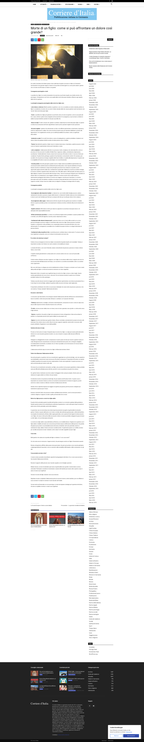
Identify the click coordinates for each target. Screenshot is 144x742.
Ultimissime (92, 630)
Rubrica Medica (93, 607)
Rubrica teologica (94, 614)
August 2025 (92, 112)
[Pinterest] (39, 39)
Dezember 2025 (93, 102)
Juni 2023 (91, 172)
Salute (91, 616)
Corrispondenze (93, 537)
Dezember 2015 (93, 353)
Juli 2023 (91, 170)
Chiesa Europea (93, 530)
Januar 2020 (92, 265)
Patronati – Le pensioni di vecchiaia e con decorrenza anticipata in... (74, 687)
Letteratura (92, 568)
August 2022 (92, 195)
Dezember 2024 (93, 130)
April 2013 (92, 423)
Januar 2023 (92, 184)
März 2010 (92, 500)
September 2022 (93, 193)
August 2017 (92, 326)
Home (34, 4)
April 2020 (92, 258)
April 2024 (92, 149)
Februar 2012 (93, 453)
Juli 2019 (91, 277)
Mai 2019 (91, 281)
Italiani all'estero (93, 561)
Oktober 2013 (93, 409)
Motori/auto (92, 584)
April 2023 (92, 177)
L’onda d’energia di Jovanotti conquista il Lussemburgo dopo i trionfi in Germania (99, 57)
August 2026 (92, 84)
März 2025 (92, 123)
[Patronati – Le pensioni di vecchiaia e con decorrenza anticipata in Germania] (63, 687)
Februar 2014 (93, 400)
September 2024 (93, 137)
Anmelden (92, 647)
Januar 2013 (92, 430)
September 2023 (93, 165)
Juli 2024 (91, 142)
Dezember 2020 (93, 242)
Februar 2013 (93, 428)
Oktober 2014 (93, 384)
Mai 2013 (91, 421)
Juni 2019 (91, 279)
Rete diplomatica (93, 598)
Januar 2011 (92, 479)
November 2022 (93, 188)
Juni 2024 (91, 144)
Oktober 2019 (93, 272)
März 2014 (92, 398)
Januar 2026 (92, 100)
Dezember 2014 (93, 379)
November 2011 (93, 460)
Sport (90, 626)
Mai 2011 (91, 470)
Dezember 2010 (93, 481)
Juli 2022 (91, 198)
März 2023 (92, 179)
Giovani (91, 551)
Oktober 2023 (93, 163)
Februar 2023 (93, 181)
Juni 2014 (91, 391)
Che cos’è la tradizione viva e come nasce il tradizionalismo (100, 62)
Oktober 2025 (93, 107)
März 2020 (92, 260)
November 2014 (93, 381)
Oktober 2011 (93, 463)
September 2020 (93, 249)
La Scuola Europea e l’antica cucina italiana (41, 505)
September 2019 (93, 274)
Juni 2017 (91, 330)
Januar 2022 (92, 212)
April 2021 (92, 233)
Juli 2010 (91, 491)
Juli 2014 (91, 388)
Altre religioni (93, 514)
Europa (91, 547)
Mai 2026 (91, 91)
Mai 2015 (91, 367)
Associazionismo (93, 523)
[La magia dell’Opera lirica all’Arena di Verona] (76, 518)
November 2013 (93, 407)
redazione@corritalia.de (63, 734)
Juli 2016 (91, 346)
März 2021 (92, 235)
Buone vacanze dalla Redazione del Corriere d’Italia (100, 66)
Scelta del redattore (45, 24)
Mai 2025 (91, 119)
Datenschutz (129, 732)
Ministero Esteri (93, 572)
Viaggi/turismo (93, 635)
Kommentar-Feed (94, 652)
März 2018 (92, 309)
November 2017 (93, 319)
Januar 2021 (92, 240)
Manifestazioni (93, 570)
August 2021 (92, 223)
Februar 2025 (93, 126)
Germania (91, 549)
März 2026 (92, 95)
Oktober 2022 (93, 191)
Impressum (45, 1)
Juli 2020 (91, 251)
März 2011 (92, 474)
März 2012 (92, 451)
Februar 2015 (93, 374)
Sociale (80, 4)
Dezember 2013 (93, 405)
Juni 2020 (91, 253)
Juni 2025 (91, 116)
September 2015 (93, 360)
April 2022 (92, 205)
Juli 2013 (91, 416)
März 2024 (92, 151)
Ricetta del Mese (93, 600)
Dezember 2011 (93, 458)
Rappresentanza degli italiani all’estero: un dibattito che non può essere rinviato (100, 52)
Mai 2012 (91, 446)
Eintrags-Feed (93, 649)
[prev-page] (32, 530)
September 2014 (93, 386)
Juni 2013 (91, 419)
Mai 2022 (91, 202)
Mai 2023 (91, 174)
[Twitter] (35, 39)
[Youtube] (112, 1)
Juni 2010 (91, 493)
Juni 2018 (91, 302)
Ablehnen (116, 735)
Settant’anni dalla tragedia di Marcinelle (99, 48)
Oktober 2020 (93, 246)
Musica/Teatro (93, 589)
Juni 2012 (91, 444)
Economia (91, 542)
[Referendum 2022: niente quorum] (63, 680)
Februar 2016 (93, 349)
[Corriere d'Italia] (72, 14)
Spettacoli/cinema (94, 623)
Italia (90, 558)
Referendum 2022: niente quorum (76, 678)
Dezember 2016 (93, 335)
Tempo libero (93, 628)
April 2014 (92, 395)
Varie (88, 4)
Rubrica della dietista (95, 603)
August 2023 (92, 167)
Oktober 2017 (93, 321)
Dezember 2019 (93, 267)
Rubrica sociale (93, 612)
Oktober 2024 (93, 135)
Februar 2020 (93, 263)
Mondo (91, 579)
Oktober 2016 (93, 340)
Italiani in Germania (94, 565)
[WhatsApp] (42, 39)
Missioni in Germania (95, 575)
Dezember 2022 (93, 186)
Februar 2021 (93, 237)
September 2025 (93, 109)
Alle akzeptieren (131, 735)
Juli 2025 (91, 114)
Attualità (43, 4)
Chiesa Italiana (93, 533)
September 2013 (93, 412)
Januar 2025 (92, 128)
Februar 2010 (93, 502)
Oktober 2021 (93, 219)
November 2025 (93, 105)
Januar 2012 (92, 456)
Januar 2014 (92, 402)
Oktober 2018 (93, 298)
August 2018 (92, 300)
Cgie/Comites (93, 528)
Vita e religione (69, 4)
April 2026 (92, 93)
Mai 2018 (91, 305)
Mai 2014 (91, 393)
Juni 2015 (91, 365)
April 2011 (92, 472)
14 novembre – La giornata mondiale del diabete (73, 505)
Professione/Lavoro (94, 593)
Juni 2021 (91, 228)
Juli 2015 (91, 363)
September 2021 (93, 221)
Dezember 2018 (93, 293)
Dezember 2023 (93, 158)
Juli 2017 (91, 328)
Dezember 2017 (93, 316)
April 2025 (92, 121)
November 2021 (93, 216)
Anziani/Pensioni (93, 519)
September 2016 (93, 342)
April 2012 (92, 449)
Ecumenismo (92, 544)
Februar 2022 (93, 209)
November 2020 (93, 244)
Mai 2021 (91, 230)
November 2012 (93, 435)
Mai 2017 (91, 333)
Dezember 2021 (93, 214)
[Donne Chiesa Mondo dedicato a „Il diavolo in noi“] (57, 518)
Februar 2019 (93, 288)
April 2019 (92, 284)
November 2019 (93, 270)
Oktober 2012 (93, 437)
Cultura (96, 4)
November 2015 (93, 356)
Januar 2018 (92, 314)
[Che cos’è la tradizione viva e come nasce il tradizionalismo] (39, 518)
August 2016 (92, 344)
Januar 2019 (92, 291)
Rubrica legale (93, 605)
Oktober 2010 (93, 486)
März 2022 (92, 207)
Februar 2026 (93, 98)
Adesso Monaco (93, 512)
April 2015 (92, 370)
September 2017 (93, 323)
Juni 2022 (91, 200)
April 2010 (92, 498)
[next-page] (34, 530)
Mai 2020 (91, 256)
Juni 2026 (91, 88)
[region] (124, 732)
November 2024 (93, 133)
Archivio (91, 521)
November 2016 (93, 337)
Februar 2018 (93, 312)
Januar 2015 (92, 377)
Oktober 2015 (93, 358)
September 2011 (93, 465)
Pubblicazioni (93, 596)
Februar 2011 (93, 477)
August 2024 (92, 140)
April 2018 (92, 307)
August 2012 (92, 442)
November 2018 (93, 295)
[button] (111, 4)
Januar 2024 (92, 156)
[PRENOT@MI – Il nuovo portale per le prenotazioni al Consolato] (63, 673)
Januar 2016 (92, 351)
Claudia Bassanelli (49, 35)
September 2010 (93, 488)
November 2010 (93, 484)
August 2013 (92, 414)
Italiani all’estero (55, 4)
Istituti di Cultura (93, 556)
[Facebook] (110, 1)
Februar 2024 (93, 153)
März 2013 (92, 426)
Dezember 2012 (93, 433)
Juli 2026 (91, 86)
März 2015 (92, 372)
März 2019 (92, 286)
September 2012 (93, 440)
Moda (90, 577)
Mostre (91, 582)
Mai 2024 (91, 146)
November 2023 (93, 160)
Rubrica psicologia (43, 22)
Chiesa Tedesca (93, 535)
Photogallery (92, 591)
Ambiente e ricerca (94, 516)
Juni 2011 (91, 467)
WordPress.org (93, 654)
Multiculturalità (93, 586)
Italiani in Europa (94, 563)
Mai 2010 (91, 495)
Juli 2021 (91, 226)
